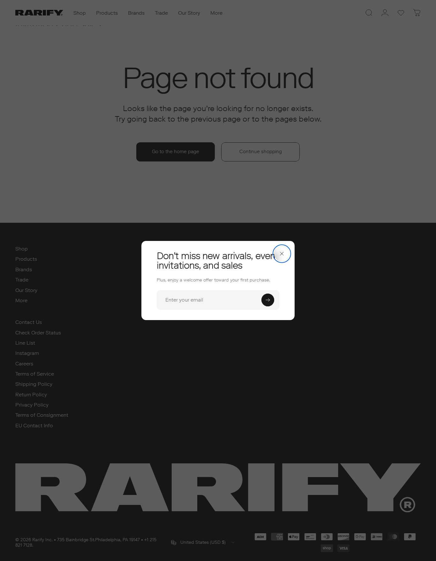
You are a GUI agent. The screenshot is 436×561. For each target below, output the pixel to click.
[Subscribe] (267, 300)
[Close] (281, 253)
